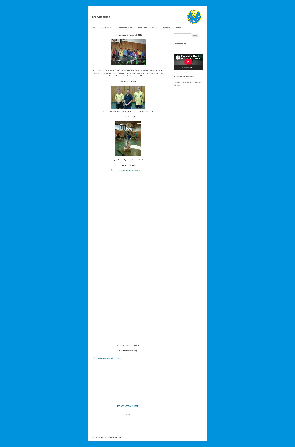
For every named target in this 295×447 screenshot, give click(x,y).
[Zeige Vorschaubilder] (128, 406)
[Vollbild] (200, 67)
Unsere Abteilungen (125, 28)
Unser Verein (106, 28)
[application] (188, 62)
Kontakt (166, 28)
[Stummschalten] (196, 67)
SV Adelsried (101, 17)
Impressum (179, 28)
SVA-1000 (155, 28)
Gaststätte (142, 28)
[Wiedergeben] (177, 67)
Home (94, 28)
